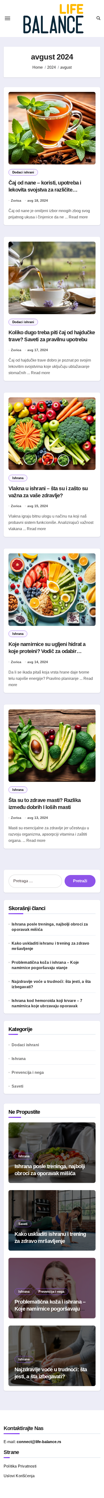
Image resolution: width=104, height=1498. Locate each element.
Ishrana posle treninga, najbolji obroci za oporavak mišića (50, 927)
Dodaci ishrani (23, 172)
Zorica (16, 200)
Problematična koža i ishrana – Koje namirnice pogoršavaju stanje (45, 965)
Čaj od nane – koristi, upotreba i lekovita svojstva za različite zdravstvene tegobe (44, 190)
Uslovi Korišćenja (19, 1476)
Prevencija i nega (28, 1072)
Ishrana (17, 478)
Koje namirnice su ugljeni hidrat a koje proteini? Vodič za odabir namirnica (47, 651)
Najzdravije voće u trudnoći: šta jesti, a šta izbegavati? (51, 984)
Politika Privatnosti (20, 1466)
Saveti (17, 1086)
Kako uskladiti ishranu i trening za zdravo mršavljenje (50, 946)
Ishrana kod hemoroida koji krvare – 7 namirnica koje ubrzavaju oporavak (47, 1003)
